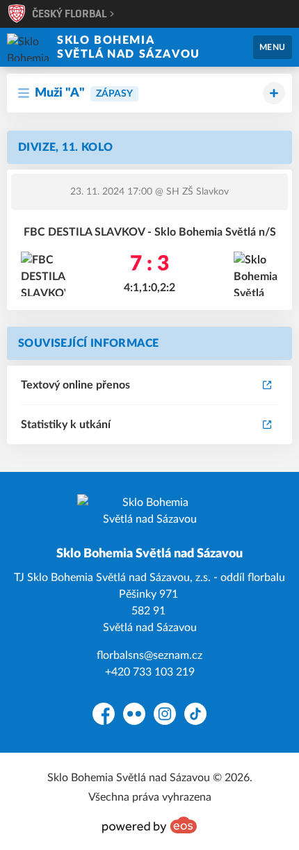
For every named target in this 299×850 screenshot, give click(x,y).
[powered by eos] (149, 825)
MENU (272, 47)
